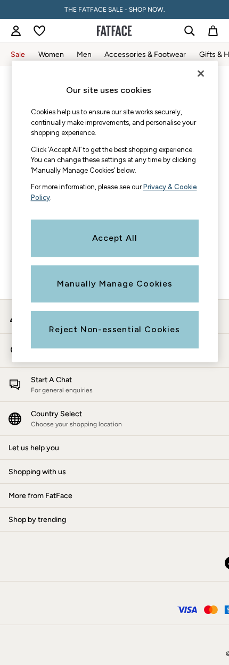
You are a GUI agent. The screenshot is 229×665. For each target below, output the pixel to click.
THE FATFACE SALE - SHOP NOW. (114, 9)
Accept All (114, 238)
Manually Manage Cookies (115, 284)
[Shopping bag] (213, 31)
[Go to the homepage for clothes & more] (114, 31)
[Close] (200, 73)
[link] (16, 31)
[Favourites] (39, 31)
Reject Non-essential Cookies (114, 329)
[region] (115, 211)
